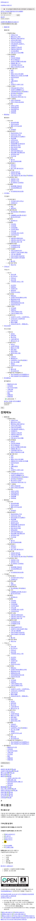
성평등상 (13, 310)
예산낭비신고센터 (16, 95)
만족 (7, 857)
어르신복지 (4, 794)
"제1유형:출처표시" (6, 891)
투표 (12, 206)
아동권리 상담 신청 (16, 241)
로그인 (3, 17)
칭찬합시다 (14, 220)
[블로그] (6, 916)
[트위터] (18, 912)
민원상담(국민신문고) (17, 88)
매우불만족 (9, 863)
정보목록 (13, 138)
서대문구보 (14, 288)
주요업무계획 (15, 122)
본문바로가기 (5, 2)
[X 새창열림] (7, 836)
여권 (12, 72)
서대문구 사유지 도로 (17, 84)
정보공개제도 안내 (16, 133)
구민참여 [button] (6, 193)
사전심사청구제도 (16, 40)
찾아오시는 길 (15, 341)
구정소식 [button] (6, 266)
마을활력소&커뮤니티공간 (18, 215)
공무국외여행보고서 (17, 150)
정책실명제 (14, 149)
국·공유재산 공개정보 (17, 182)
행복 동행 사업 (11, 780)
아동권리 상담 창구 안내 (18, 240)
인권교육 (13, 231)
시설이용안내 (15, 339)
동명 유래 (13, 349)
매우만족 (8, 855)
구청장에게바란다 (16, 91)
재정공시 (13, 165)
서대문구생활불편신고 (17, 89)
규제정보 (13, 112)
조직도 (13, 333)
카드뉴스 (13, 278)
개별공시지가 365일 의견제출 (19, 75)
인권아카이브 (15, 234)
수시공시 (13, 166)
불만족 (8, 861)
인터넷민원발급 (15, 58)
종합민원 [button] (6, 27)
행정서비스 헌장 (15, 36)
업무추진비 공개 (15, 145)
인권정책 (13, 226)
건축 (12, 79)
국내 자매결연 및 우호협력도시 (20, 374)
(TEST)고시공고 (15, 292)
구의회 (7, 11)
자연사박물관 (19, 11)
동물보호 (10, 394)
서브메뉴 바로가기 (6, 5)
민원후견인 (14, 45)
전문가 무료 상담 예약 (17, 102)
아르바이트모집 (15, 304)
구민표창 (13, 308)
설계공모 (13, 290)
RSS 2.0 (9, 897)
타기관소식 (14, 276)
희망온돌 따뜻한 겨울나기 (15, 781)
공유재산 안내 (15, 180)
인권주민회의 (15, 229)
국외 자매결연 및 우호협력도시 (20, 376)
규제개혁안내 (15, 109)
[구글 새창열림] (8, 839)
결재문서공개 (15, 142)
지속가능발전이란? (16, 250)
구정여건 (13, 356)
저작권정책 (30, 894)
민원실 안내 (14, 35)
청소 (12, 82)
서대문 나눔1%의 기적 (14, 778)
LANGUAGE (10, 399)
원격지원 (13, 896)
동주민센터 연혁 (15, 353)
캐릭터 (13, 363)
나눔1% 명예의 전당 (17, 313)
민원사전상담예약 (16, 42)
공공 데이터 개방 (16, 147)
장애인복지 (4, 792)
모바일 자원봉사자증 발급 (18, 61)
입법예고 (13, 287)
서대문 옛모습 (15, 346)
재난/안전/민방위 (12, 387)
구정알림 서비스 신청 (17, 281)
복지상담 (3, 774)
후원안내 (3, 776)
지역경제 (10, 386)
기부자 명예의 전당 (16, 311)
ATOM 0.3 (4, 897)
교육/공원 (10, 389)
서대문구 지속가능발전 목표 (19, 252)
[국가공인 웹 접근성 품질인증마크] (18, 919)
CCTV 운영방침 (22, 894)
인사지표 (13, 156)
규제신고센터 (15, 105)
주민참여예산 (15, 211)
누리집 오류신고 (6, 896)
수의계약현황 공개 (16, 188)
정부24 (13, 56)
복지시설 (13, 369)
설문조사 (13, 208)
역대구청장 (14, 351)
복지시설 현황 (5, 773)
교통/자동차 (14, 81)
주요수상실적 (15, 124)
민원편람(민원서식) (16, 65)
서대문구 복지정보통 (7, 771)
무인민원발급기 (15, 59)
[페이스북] (7, 912)
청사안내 (13, 337)
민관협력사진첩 (15, 247)
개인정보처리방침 (6, 894)
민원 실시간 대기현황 (17, 52)
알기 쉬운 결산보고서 (17, 168)
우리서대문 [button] (7, 325)
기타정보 (3, 797)
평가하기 (3, 866)
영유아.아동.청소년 (6, 790)
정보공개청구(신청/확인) (18, 136)
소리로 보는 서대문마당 (18, 318)
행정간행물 (14, 322)
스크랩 (11, 847)
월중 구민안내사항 (16, 126)
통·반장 (13, 261)
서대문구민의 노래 (16, 365)
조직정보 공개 (15, 154)
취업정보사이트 (15, 299)
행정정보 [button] (6, 114)
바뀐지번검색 (15, 77)
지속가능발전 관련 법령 (18, 257)
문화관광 (12, 11)
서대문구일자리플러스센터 (19, 297)
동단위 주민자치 (15, 217)
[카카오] (17, 916)
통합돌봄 (3, 787)
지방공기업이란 (15, 172)
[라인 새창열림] (8, 838)
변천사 (13, 344)
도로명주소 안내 (16, 360)
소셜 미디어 (14, 320)
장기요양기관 (15, 371)
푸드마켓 (10, 783)
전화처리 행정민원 (16, 49)
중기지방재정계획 (16, 161)
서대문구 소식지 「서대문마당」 (20, 317)
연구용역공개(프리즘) (17, 191)
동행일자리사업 (15, 301)
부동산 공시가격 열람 (17, 74)
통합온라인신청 (12, 384)
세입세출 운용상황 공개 (18, 152)
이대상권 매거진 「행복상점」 (20, 324)
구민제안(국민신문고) (17, 201)
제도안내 (13, 264)
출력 (10, 845)
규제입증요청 (15, 107)
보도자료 (13, 280)
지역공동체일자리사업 (17, 302)
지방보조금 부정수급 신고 (18, 97)
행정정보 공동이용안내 (17, 38)
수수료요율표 (15, 51)
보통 (7, 859)
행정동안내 (14, 358)
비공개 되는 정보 (16, 135)
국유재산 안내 (15, 179)
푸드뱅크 (10, 785)
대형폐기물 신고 (15, 63)
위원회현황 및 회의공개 (18, 143)
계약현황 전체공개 (16, 186)
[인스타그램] (19, 914)
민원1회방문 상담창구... (18, 44)
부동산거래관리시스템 (17, 66)
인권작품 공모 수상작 (17, 233)
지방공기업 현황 (15, 173)
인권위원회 (14, 227)
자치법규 (13, 129)
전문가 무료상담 (15, 100)
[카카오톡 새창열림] (5, 842)
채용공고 (13, 295)
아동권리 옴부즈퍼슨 (17, 238)
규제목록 (13, 111)
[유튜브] (6, 914)
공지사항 (13, 274)
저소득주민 (4, 795)
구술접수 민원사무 (16, 47)
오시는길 (14, 894)
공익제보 (13, 93)
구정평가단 (14, 203)
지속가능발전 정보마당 (17, 256)
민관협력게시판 (15, 245)
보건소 (3, 11)
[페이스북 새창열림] (9, 834)
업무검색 (13, 335)
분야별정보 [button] (7, 378)
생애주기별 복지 (5, 769)
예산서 (13, 159)
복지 (8, 393)
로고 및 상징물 (15, 362)
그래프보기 (9, 866)
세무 (12, 70)
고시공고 (13, 285)
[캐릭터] (28, 916)
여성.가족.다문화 (6, 788)
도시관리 (10, 391)
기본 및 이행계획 (16, 254)
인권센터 (13, 224)
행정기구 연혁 (15, 348)
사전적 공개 (14, 140)
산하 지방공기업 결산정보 (18, 175)
